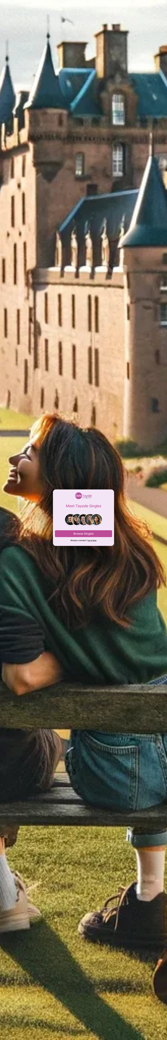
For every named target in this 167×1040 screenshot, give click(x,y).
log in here (92, 540)
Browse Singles (83, 533)
